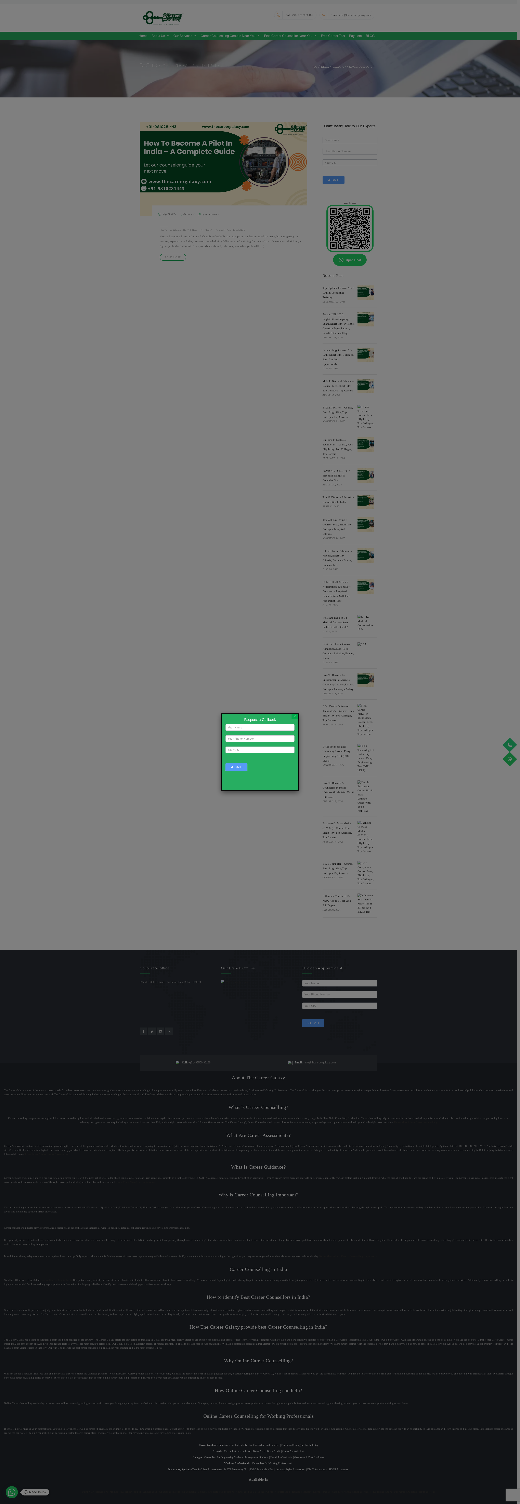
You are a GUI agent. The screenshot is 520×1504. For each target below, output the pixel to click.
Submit (236, 767)
